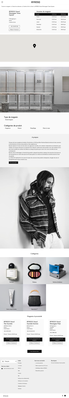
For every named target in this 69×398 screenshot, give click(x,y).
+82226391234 (14, 26)
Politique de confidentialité (23, 378)
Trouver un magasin (6, 6)
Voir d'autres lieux (34, 351)
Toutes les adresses (17, 6)
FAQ (19, 370)
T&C (19, 375)
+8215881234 (53, 332)
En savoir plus (13, 162)
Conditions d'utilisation (22, 383)
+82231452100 (31, 331)
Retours (19, 368)
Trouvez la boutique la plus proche (58, 362)
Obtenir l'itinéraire (14, 29)
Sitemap (19, 388)
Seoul (32, 6)
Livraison (20, 365)
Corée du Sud (26, 6)
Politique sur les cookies (23, 380)
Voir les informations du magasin (11, 339)
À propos (19, 363)
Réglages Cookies (21, 386)
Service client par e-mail (9, 368)
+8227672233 (7, 331)
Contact (19, 373)
